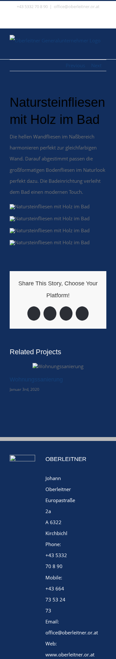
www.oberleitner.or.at (69, 654)
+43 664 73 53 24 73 (55, 599)
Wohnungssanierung (36, 379)
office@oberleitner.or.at (77, 6)
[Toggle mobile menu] (103, 49)
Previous (75, 65)
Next (96, 65)
